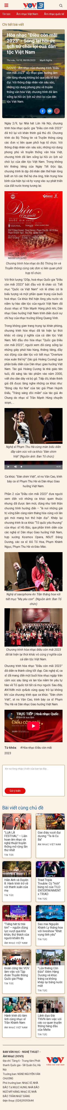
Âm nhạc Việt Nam (27, 14)
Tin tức (6, 14)
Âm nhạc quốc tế (54, 14)
